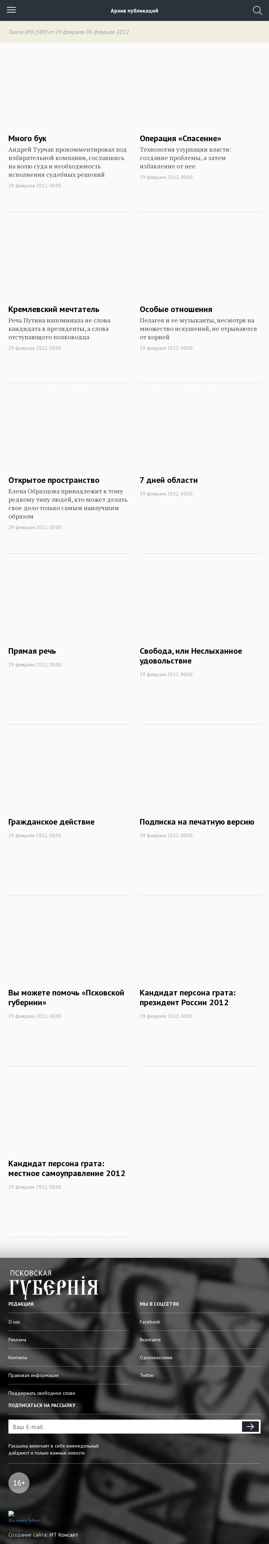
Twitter (147, 1375)
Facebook (150, 1322)
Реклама (17, 1339)
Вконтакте (150, 1339)
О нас (14, 1322)
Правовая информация (33, 1375)
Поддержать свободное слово (41, 1393)
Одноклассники (156, 1357)
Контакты (17, 1357)
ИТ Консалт (63, 1534)
